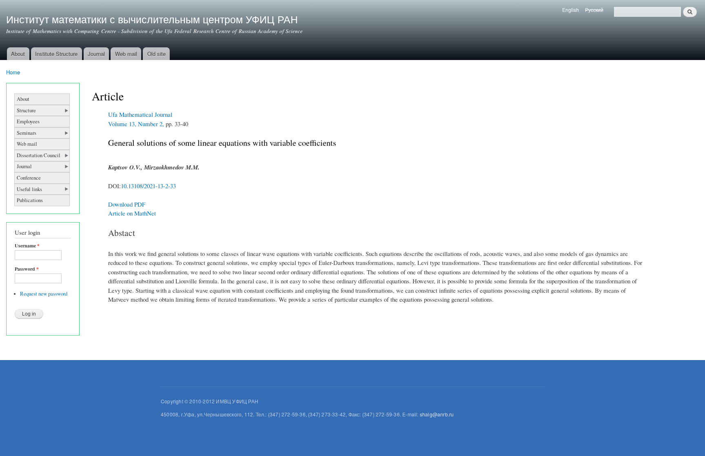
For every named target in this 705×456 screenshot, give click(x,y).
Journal (96, 54)
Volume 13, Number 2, (136, 124)
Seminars (26, 132)
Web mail (126, 54)
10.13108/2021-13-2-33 (148, 186)
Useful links (29, 189)
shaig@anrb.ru (437, 414)
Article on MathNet (132, 213)
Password (27, 269)
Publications (30, 200)
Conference (29, 177)
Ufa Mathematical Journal (140, 114)
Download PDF (126, 204)
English (570, 9)
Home (13, 72)
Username (27, 245)
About (18, 54)
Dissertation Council (38, 155)
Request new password (43, 293)
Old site (156, 54)
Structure (26, 110)
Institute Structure (56, 54)
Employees (28, 121)
